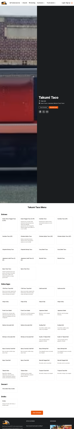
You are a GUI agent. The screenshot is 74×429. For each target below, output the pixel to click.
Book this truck (53, 107)
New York (43, 101)
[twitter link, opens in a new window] (43, 111)
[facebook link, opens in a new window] (40, 111)
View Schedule (43, 107)
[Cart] (71, 3)
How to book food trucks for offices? (34, 426)
